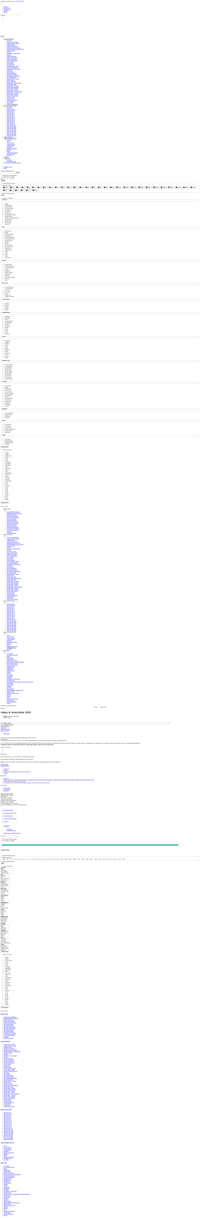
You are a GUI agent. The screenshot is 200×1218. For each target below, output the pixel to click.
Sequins (7, 333)
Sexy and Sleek (9, 246)
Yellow (7, 452)
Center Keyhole (9, 267)
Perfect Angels (10, 575)
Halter (6, 387)
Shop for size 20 (11, 619)
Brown (7, 493)
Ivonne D (9, 687)
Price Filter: (6, 177)
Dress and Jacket (9, 234)
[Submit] (18, 15)
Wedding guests (11, 666)
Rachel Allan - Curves (12, 585)
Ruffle (6, 330)
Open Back (8, 274)
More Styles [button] (7, 650)
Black (6, 495)
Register (6, 11)
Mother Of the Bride (12, 642)
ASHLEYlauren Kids (12, 541)
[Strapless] (5, 950)
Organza (7, 350)
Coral (6, 487)
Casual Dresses (9, 207)
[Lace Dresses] (5, 880)
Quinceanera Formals (12, 646)
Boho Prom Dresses (12, 514)
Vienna (8, 703)
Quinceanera (8, 221)
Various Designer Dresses (10, 818)
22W (149, 187)
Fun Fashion (10, 683)
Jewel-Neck (8, 390)
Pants (6, 243)
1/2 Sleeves (8, 424)
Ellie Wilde (9, 676)
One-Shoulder (8, 395)
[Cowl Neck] (4, 925)
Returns (6, 770)
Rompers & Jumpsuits (12, 698)
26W (163, 187)
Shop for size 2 (10, 606)
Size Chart (3, 728)
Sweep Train (8, 375)
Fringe (7, 327)
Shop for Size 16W (11, 622)
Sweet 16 (7, 224)
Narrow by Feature (8, 198)
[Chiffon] (3, 912)
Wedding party (10, 667)
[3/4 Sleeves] (5, 940)
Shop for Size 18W (11, 623)
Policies (6, 773)
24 (88, 187)
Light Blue (8, 463)
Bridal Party (10, 669)
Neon (6, 306)
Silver (6, 498)
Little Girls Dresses (11, 533)
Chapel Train (8, 368)
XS (6, 190)
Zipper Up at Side (9, 296)
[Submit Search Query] (18, 836)
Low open (7, 291)
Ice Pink (7, 474)
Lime (6, 459)
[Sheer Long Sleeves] (5, 943)
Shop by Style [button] (7, 509)
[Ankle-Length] (4, 918)
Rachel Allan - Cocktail (12, 588)
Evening (7, 211)
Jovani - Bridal (10, 557)
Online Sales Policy (5, 729)
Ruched (7, 278)
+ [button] (4, 602)
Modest (7, 242)
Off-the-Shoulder (9, 393)
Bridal (6, 203)
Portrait (7, 396)
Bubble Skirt (8, 264)
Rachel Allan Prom (11, 579)
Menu (2, 36)
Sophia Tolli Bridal (11, 701)
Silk (6, 354)
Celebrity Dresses (9, 266)
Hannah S (9, 643)
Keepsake (9, 640)
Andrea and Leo (11, 638)
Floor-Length (8, 371)
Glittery (7, 303)
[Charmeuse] (3, 911)
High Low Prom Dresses (13, 517)
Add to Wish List (5, 726)
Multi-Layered (8, 272)
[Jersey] (3, 915)
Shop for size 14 (11, 615)
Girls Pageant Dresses (10, 214)
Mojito (7, 454)
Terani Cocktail (10, 592)
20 (76, 187)
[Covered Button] (5, 890)
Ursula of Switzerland (12, 599)
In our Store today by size (10, 813)
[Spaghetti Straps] (5, 948)
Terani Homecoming (12, 595)
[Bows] (4, 906)
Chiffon (7, 342)
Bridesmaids (8, 205)
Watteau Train (8, 378)
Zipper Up (7, 295)
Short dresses (10, 700)
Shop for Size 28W (11, 630)
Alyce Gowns (10, 636)
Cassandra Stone (11, 546)
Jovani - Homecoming (12, 563)
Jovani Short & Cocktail (13, 561)
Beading (7, 318)
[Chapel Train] (4, 920)
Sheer (6, 293)
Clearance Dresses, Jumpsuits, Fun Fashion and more (20, 682)
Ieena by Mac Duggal (12, 555)
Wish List (6, 6)
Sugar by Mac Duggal (12, 591)
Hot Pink (7, 477)
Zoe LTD (9, 649)
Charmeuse (8, 340)
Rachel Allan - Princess (12, 589)
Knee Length (8, 372)
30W (178, 187)
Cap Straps (8, 439)
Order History (7, 789)
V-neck (7, 406)
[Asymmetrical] (4, 919)
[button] (9, 39)
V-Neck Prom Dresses (12, 530)
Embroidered (8, 322)
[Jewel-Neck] (4, 929)
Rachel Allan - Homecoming (14, 578)
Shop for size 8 (10, 611)
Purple (7, 470)
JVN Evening (10, 567)
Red (6, 484)
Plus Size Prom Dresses (13, 523)
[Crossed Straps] (5, 891)
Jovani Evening (11, 560)
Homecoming (8, 216)
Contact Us (6, 769)
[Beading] (4, 905)
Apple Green (8, 455)
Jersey (6, 345)
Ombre (7, 308)
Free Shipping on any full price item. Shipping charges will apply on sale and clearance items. (27, 782)
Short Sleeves (8, 430)
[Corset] (5, 887)
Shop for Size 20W (11, 625)
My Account (7, 8)
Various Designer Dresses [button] (10, 632)
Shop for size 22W (11, 626)
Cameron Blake (11, 639)
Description (6, 733)
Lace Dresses (8, 235)
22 (82, 187)
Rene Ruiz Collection (12, 663)
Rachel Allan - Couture (12, 581)
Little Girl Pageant (8, 816)
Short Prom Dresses (12, 526)
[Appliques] (4, 904)
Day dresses (10, 674)
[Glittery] (3, 897)
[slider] (179, 845)
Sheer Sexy (8, 248)
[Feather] (3, 913)
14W (119, 187)
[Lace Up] (5, 892)
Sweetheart (8, 404)
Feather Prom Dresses (12, 516)
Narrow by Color (7, 450)
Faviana (9, 550)
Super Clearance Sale (12, 665)
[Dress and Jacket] (5, 878)
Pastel (6, 309)
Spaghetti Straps (9, 442)
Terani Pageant (10, 596)
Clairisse (9, 672)
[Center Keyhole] (5, 885)
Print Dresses (8, 245)
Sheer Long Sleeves (10, 429)
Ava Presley (10, 653)
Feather (7, 324)
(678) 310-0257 (4, 764)
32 (112, 187)
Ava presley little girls (12, 655)
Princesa (9, 696)
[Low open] (5, 894)
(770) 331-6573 (20, 1)
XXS (193, 187)
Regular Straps (9, 441)
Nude (6, 490)
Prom (8, 697)
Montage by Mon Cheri (13, 693)
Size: (2, 723)
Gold (6, 492)
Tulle (6, 358)
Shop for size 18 (11, 618)
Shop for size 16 (11, 616)
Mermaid (7, 416)
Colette (8, 673)
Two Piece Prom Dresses (13, 528)
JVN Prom (9, 565)
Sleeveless (7, 432)
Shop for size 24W (11, 628)
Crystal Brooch (9, 321)
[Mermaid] (4, 934)
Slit (6, 280)
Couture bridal (10, 659)
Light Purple (8, 473)
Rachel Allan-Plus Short (13, 582)
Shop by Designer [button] (8, 534)
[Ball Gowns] (5, 876)
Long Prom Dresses (12, 520)
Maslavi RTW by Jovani (13, 574)
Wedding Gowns (11, 648)
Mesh (6, 348)
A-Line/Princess (9, 413)
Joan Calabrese (10, 689)
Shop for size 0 (10, 604)
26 (94, 187)
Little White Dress (9, 239)
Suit (6, 253)
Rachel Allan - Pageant (12, 584)
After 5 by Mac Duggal (12, 537)
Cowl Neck (8, 385)
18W (134, 187)
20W (141, 187)
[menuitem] (101, 7)
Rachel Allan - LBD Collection (14, 587)
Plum (6, 482)
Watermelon (8, 481)
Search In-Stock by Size (9, 183)
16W (126, 187)
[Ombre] (3, 901)
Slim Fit (7, 417)
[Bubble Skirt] (5, 883)
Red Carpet (8, 222)
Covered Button (9, 287)
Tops (6, 254)
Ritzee (8, 645)
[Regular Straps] (5, 947)
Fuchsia (7, 479)
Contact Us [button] (7, 826)
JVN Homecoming (11, 568)
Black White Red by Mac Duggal (15, 544)
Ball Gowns (8, 231)
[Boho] (5, 877)
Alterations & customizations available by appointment (17, 771)
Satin (6, 351)
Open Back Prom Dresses (13, 512)
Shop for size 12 (11, 613)
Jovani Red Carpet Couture (13, 564)
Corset (7, 269)
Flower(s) (7, 326)
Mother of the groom (12, 660)
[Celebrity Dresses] (5, 884)
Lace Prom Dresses (11, 519)
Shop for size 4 (10, 608)
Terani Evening (10, 594)
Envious (9, 547)
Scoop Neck (8, 400)
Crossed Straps (9, 288)
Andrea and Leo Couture (13, 539)
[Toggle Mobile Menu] (1, 806)
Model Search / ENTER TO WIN (12, 833)
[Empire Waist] (4, 933)
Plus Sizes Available (10, 277)
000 (6, 187)
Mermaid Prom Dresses (12, 521)
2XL (35, 190)
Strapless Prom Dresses (12, 527)
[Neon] (3, 899)
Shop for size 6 (10, 609)
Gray (6, 496)
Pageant (9, 694)
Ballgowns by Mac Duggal (13, 543)
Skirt (6, 251)
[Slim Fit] (4, 936)
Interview (9, 686)
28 (100, 187)
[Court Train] (4, 922)
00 (12, 187)
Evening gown (10, 680)
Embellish (9, 677)
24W (156, 187)
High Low (7, 271)
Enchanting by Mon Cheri (13, 679)
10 (45, 187)
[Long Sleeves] (5, 941)
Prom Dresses (8, 219)
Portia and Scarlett (11, 577)
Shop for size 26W (11, 629)
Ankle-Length (8, 364)
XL (29, 190)
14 (57, 187)
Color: (2, 724)
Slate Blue (7, 465)
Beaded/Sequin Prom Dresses (14, 513)
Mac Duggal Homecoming (13, 571)
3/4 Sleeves (8, 426)
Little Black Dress (9, 237)
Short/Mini (8, 374)
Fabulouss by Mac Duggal (13, 548)
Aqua (6, 460)
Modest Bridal (10, 691)
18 (70, 187)
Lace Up (7, 290)
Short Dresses (8, 250)
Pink (6, 476)
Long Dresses (8, 240)
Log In (5, 12)
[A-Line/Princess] (4, 932)
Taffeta (7, 356)
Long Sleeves (8, 427)
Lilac (6, 471)
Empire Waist (8, 414)
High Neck (8, 389)
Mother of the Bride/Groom (12, 218)
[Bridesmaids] (7, 870)
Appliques (7, 316)
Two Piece (8, 257)
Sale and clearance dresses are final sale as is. (15, 781)
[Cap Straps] (5, 946)
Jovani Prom (10, 558)
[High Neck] (4, 927)
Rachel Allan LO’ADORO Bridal (15, 662)
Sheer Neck (8, 401)
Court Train (8, 369)
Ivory (6, 488)
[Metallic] (3, 898)
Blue (6, 466)
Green (6, 457)
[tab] (101, 521)
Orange (7, 485)
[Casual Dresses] (7, 871)
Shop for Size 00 (11, 605)
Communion (8, 210)
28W (171, 187)
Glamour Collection (12, 554)
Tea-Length (8, 377)
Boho (6, 232)
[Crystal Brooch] (4, 908)
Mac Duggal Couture (12, 570)
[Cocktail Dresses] (7, 873)
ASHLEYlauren (11, 540)
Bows (6, 319)
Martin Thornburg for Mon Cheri (15, 690)
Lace (6, 329)
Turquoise (7, 462)
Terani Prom (10, 598)
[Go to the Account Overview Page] (1, 4)
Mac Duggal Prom (11, 572)
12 (51, 187)
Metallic (7, 305)
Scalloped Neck (9, 398)
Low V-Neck (8, 392)
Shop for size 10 (11, 612)
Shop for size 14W (11, 621)
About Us (6, 778)
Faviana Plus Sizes (11, 551)
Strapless (7, 403)
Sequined (7, 353)
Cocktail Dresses (9, 208)
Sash (6, 332)
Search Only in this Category (9, 175)
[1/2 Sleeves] (5, 939)
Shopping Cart (7, 9)
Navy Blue (8, 468)
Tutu (6, 256)
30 (106, 187)
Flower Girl (8, 213)
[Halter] (4, 926)
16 (63, 187)
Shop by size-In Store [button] (9, 601)
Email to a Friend (5, 730)
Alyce (8, 635)
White (6, 499)
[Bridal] (7, 869)
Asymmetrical (8, 366)
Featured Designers (8, 810)
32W (186, 187)
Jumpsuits (9, 531)
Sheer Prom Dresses (12, 524)
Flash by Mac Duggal (12, 553)
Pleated (7, 275)
